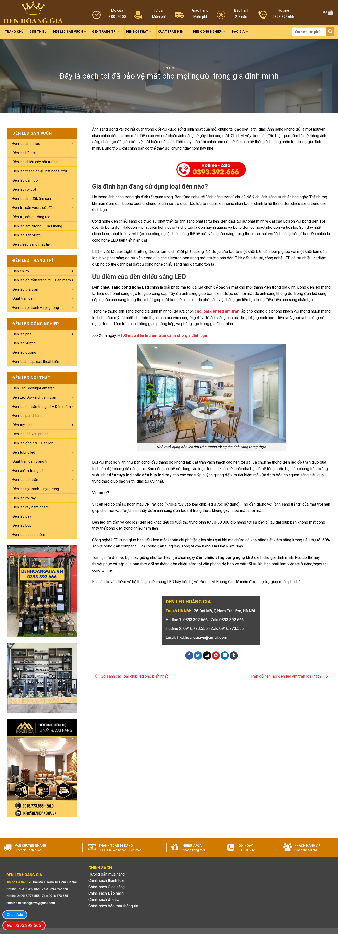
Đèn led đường (24, 352)
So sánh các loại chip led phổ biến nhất (134, 676)
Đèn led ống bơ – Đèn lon (32, 443)
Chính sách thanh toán (106, 880)
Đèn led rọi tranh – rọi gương (35, 307)
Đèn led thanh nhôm (28, 534)
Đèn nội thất (137, 31)
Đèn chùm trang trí (27, 470)
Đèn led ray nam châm (30, 507)
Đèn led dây (21, 516)
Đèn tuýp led (22, 425)
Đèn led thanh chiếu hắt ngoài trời (39, 171)
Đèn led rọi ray (24, 498)
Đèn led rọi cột (24, 189)
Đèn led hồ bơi (24, 153)
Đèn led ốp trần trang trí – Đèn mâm (41, 280)
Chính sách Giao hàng (106, 887)
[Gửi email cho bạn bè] (207, 655)
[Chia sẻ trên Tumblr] (234, 655)
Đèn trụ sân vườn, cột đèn (33, 207)
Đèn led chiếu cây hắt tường (35, 162)
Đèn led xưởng (24, 343)
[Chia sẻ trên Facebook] (189, 655)
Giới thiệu (38, 31)
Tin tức (169, 68)
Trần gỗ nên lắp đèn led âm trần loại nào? (287, 676)
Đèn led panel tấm (27, 415)
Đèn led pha (21, 334)
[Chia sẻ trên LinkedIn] (225, 655)
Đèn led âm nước (26, 143)
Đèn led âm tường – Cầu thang (37, 226)
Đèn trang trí (104, 31)
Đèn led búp (21, 525)
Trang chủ (14, 31)
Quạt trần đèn (170, 31)
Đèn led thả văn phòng (30, 434)
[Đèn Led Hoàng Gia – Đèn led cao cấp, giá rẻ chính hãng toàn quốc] (33, 12)
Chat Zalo (15, 914)
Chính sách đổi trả (103, 899)
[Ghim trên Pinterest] (216, 655)
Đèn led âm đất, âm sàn (31, 198)
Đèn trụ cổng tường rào (31, 217)
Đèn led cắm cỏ (25, 180)
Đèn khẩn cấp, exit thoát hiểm (36, 361)
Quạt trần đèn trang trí (30, 461)
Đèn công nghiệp (207, 31)
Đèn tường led (23, 452)
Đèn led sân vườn (68, 31)
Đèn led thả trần (25, 289)
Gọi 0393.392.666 (24, 925)
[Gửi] (330, 31)
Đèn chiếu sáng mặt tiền (32, 244)
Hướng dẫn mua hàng (106, 874)
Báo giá (238, 31)
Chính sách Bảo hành (106, 893)
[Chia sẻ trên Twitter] (198, 655)
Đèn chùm (20, 271)
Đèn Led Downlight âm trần (34, 397)
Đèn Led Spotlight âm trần (33, 388)
